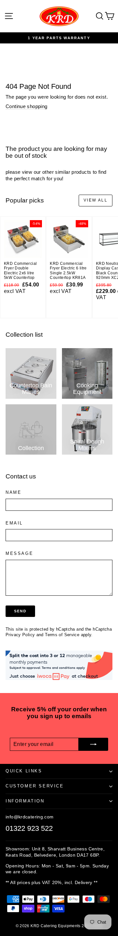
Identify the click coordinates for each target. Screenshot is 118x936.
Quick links (24, 770)
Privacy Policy (20, 634)
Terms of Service (62, 634)
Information (25, 801)
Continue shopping (26, 106)
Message (19, 553)
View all (96, 200)
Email (14, 523)
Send (20, 611)
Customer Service (35, 785)
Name (13, 492)
